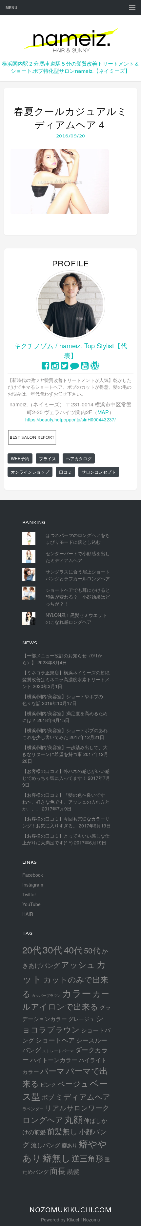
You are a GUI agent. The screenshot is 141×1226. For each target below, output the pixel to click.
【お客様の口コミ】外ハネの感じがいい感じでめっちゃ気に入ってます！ (66, 774)
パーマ (52, 1070)
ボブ (48, 1096)
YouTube (31, 904)
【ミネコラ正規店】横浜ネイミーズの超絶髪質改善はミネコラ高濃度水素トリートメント (66, 679)
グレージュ (81, 1019)
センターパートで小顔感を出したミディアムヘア (78, 556)
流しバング (45, 1144)
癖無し (56, 1157)
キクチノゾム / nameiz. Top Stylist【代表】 (70, 350)
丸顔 (73, 1119)
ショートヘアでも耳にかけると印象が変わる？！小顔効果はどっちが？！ (78, 597)
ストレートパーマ (58, 1050)
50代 (92, 950)
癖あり (69, 1145)
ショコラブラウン (63, 1023)
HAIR (27, 914)
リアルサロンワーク (77, 1107)
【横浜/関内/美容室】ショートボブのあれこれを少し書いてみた (65, 733)
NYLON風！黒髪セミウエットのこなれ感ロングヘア (76, 618)
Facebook (32, 875)
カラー (76, 992)
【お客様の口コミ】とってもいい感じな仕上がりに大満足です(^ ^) (66, 839)
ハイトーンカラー (53, 1059)
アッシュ (78, 964)
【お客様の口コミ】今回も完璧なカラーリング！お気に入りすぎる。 (66, 822)
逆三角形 (87, 1158)
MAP (103, 412)
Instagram (32, 884)
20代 (31, 949)
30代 (53, 949)
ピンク (48, 1084)
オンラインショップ (30, 472)
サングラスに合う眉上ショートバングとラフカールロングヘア (78, 575)
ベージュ (73, 1083)
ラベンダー (33, 1109)
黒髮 (73, 1171)
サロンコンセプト (99, 472)
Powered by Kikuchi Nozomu (70, 1219)
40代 (73, 949)
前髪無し (62, 1131)
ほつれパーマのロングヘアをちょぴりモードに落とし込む (78, 538)
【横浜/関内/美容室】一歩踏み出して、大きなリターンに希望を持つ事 (65, 750)
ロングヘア (42, 1119)
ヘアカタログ (78, 458)
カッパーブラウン (46, 995)
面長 (58, 1170)
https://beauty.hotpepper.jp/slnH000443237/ (70, 419)
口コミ (65, 472)
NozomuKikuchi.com (71, 1210)
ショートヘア (55, 1040)
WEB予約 (20, 458)
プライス (47, 458)
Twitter (29, 894)
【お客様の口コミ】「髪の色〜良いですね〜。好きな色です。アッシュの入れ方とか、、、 (66, 802)
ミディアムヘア (83, 1096)
